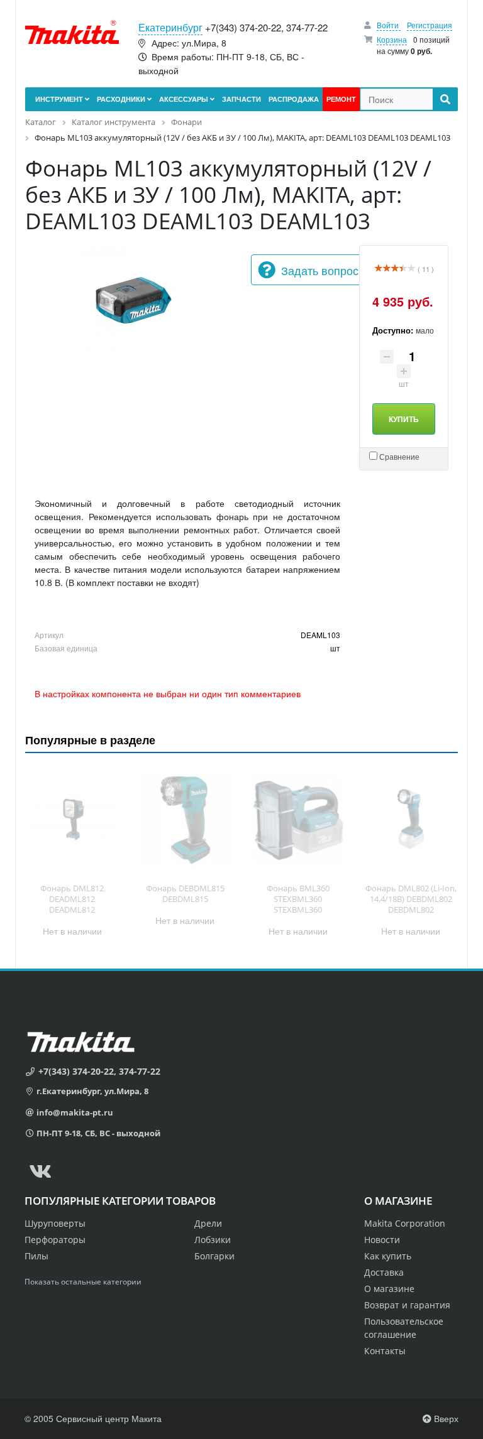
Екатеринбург (170, 27)
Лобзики (212, 1240)
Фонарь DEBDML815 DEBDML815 (185, 893)
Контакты (385, 1351)
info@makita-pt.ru (74, 1112)
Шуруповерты (55, 1223)
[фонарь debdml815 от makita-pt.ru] (185, 820)
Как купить (387, 1256)
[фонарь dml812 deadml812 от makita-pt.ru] (72, 820)
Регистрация (429, 24)
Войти (389, 24)
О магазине (389, 1289)
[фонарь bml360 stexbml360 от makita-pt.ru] (298, 820)
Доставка (384, 1272)
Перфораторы (55, 1240)
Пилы (36, 1256)
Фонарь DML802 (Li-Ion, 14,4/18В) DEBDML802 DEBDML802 (411, 898)
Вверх (444, 1418)
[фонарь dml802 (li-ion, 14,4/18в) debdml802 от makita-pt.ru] (411, 820)
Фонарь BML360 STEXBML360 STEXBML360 (298, 898)
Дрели (208, 1223)
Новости (382, 1240)
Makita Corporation (404, 1223)
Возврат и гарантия (407, 1305)
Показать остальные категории (83, 1281)
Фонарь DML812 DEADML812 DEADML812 (72, 898)
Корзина (392, 39)
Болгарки (214, 1256)
